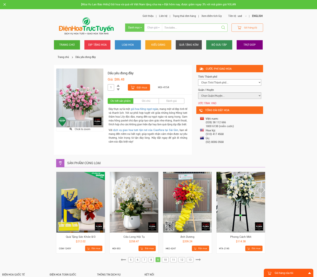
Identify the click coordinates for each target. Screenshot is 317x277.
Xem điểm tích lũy (211, 15)
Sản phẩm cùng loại (84, 163)
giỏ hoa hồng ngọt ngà (144, 108)
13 (190, 259)
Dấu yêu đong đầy (85, 57)
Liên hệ (163, 15)
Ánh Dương (187, 236)
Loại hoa (128, 44)
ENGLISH (257, 15)
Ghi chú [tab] (146, 100)
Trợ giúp (249, 44)
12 (181, 259)
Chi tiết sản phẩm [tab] (120, 100)
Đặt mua (141, 87)
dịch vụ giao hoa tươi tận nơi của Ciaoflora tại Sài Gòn (145, 130)
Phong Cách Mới (240, 236)
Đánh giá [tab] (171, 100)
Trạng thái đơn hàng (184, 15)
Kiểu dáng (158, 44)
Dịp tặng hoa (97, 44)
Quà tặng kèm (188, 44)
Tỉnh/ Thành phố (207, 76)
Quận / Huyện (206, 89)
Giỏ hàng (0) (250, 27)
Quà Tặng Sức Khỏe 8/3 (80, 236)
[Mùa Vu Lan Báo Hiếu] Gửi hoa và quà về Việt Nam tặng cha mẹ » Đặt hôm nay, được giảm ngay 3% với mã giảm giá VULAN (158, 4)
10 (165, 259)
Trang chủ (67, 44)
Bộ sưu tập (219, 44)
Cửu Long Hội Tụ (134, 236)
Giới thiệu (148, 15)
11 (173, 259)
